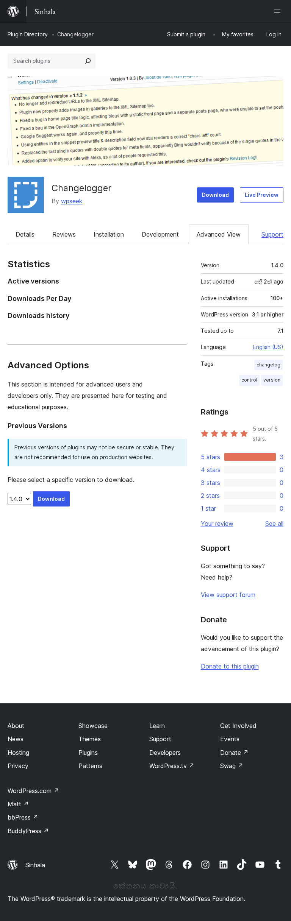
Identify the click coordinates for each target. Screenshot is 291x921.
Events (229, 739)
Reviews (64, 234)
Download (215, 195)
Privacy (18, 766)
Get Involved (238, 725)
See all (274, 523)
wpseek (72, 201)
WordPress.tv (171, 766)
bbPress (23, 817)
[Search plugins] (87, 61)
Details (25, 234)
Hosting (18, 752)
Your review (217, 523)
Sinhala (35, 865)
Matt (18, 804)
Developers (165, 752)
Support (272, 234)
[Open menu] (279, 11)
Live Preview (261, 195)
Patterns (90, 766)
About (16, 725)
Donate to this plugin (230, 666)
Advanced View (219, 234)
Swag (231, 766)
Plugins (88, 752)
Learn (157, 725)
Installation (109, 234)
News (15, 739)
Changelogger (81, 187)
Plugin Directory (28, 34)
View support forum (228, 594)
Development (160, 234)
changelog (268, 365)
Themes (89, 739)
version (271, 380)
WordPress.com (33, 791)
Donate (234, 752)
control (249, 380)
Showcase (93, 725)
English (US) (268, 347)
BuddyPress (28, 831)
